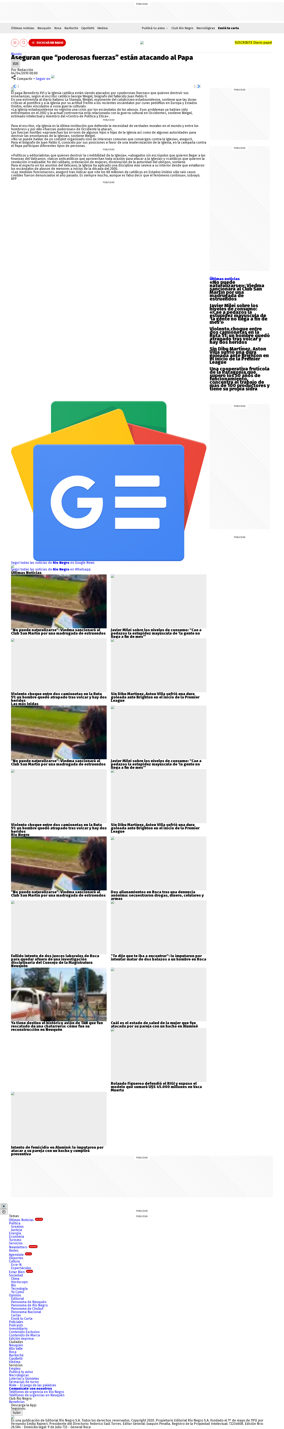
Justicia (16, 1230)
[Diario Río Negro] (142, 42)
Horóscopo (19, 1282)
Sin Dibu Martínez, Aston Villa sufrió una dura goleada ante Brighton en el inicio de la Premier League (239, 355)
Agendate (20, 1255)
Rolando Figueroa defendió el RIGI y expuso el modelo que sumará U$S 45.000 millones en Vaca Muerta (156, 1086)
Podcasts (16, 1325)
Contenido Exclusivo (24, 1332)
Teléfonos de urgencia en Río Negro (36, 1392)
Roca (57, 28)
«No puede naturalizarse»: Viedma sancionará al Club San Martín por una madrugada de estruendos (237, 290)
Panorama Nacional (26, 1312)
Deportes (16, 1258)
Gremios (17, 1227)
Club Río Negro (182, 28)
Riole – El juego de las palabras (32, 1385)
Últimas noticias (22, 28)
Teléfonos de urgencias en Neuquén (36, 1395)
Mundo (16, 54)
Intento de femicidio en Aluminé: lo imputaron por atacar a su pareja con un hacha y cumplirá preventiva (57, 1150)
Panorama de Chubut (27, 1309)
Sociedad (16, 1275)
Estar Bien (20, 1272)
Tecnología (19, 1289)
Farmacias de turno (24, 1382)
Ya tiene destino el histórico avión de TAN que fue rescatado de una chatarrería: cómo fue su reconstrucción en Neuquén (57, 1026)
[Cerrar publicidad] (3, 1206)
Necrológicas (205, 28)
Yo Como (17, 1292)
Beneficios (17, 1402)
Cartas (16, 1315)
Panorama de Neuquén (28, 1302)
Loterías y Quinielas (24, 1379)
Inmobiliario (18, 1329)
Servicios (16, 1243)
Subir (17, 1413)
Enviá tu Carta (21, 1319)
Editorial (17, 1299)
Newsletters (23, 1247)
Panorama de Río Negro (29, 1305)
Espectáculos (21, 1268)
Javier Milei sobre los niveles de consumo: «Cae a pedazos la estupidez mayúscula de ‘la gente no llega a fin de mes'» (238, 314)
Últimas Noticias (25, 1220)
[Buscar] (23, 43)
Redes (14, 1251)
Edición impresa (21, 1339)
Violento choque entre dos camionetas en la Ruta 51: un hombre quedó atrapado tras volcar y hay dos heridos (240, 335)
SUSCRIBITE (253, 43)
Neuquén (44, 28)
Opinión (15, 1295)
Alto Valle (16, 1349)
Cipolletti (87, 28)
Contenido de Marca (24, 1335)
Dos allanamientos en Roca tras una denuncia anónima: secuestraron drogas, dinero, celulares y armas (157, 895)
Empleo (14, 1369)
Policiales (16, 1322)
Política (14, 1223)
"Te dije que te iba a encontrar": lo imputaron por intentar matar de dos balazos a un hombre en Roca (158, 958)
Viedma (102, 28)
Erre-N (16, 1265)
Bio (13, 1285)
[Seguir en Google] (12, 90)
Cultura (14, 1261)
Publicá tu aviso (21, 1372)
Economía (16, 1237)
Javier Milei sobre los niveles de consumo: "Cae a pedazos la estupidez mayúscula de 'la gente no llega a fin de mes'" (156, 633)
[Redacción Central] (15, 61)
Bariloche (71, 28)
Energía (15, 1233)
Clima (15, 1279)
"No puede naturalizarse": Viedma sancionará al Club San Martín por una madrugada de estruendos (58, 632)
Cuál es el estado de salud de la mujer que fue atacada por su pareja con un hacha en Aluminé (154, 1025)
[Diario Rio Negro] (12, 1417)
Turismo (15, 1240)
